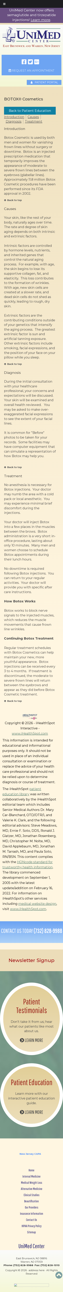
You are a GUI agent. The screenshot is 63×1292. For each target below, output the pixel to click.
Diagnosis (13, 121)
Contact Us (31, 1220)
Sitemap (31, 1232)
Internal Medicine (31, 1176)
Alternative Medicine (31, 1189)
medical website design (37, 904)
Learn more (40, 20)
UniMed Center (31, 1246)
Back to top (14, 200)
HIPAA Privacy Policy (32, 1226)
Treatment (33, 121)
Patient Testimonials (31, 1006)
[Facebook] (24, 62)
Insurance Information (31, 1213)
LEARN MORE (33, 1040)
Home (31, 1170)
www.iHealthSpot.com (30, 733)
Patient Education (31, 1082)
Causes (33, 117)
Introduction (14, 117)
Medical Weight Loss (31, 1182)
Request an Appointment (32, 70)
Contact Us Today (31, 930)
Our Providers (31, 1207)
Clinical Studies (31, 1195)
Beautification (31, 1201)
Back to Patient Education (30, 111)
